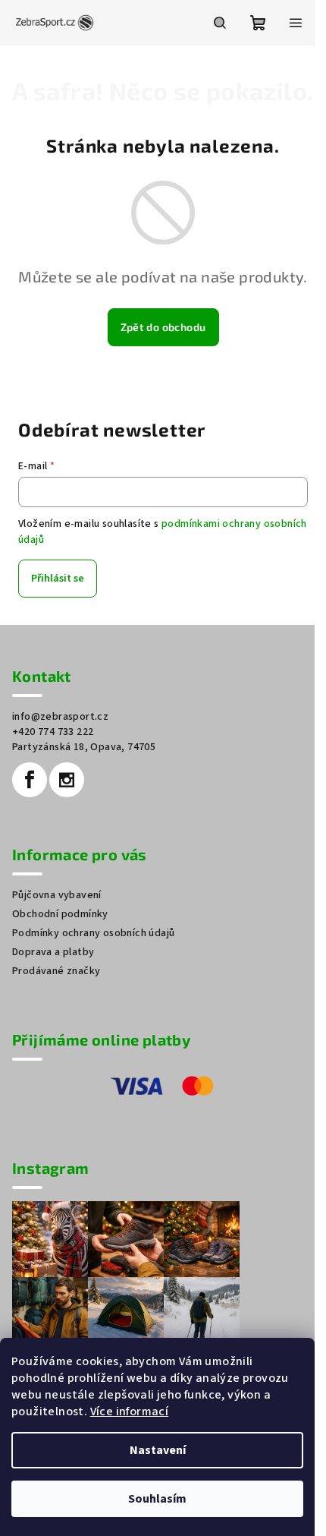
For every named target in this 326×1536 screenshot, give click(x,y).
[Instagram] (66, 779)
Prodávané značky (56, 971)
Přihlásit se (57, 578)
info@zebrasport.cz (60, 716)
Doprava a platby (53, 952)
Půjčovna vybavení (57, 895)
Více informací (129, 1411)
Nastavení (158, 1450)
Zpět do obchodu (163, 326)
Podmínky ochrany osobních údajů (93, 933)
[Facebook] (29, 779)
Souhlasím (157, 1498)
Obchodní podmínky (60, 914)
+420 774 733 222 (52, 732)
